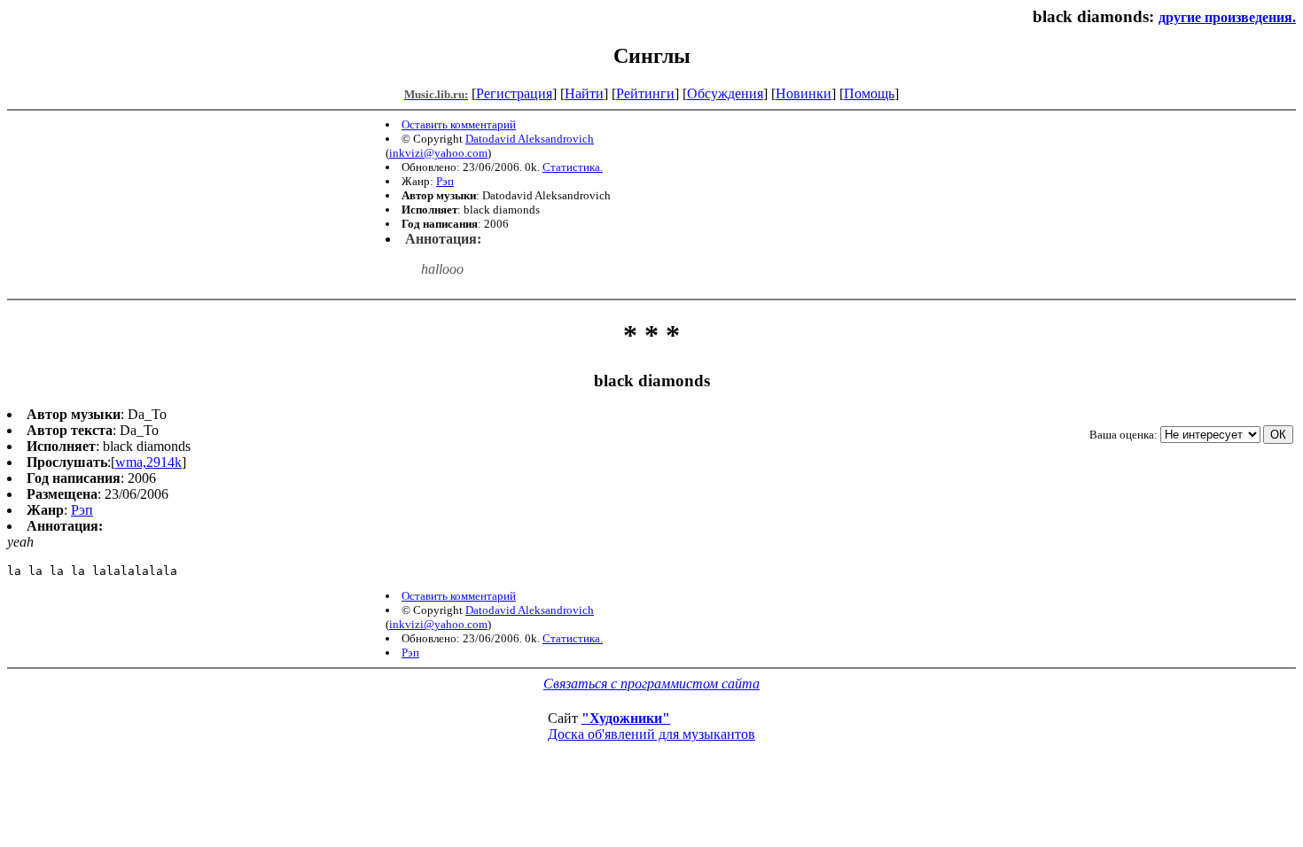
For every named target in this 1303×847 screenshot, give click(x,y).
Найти (584, 93)
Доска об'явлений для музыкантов (651, 734)
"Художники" (625, 718)
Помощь (869, 93)
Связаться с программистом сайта (651, 683)
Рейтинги (645, 93)
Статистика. (572, 167)
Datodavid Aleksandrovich (529, 138)
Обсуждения (725, 93)
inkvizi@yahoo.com (438, 152)
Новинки (803, 93)
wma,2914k (148, 462)
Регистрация (514, 93)
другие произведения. (1227, 17)
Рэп (445, 181)
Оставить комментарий (459, 124)
